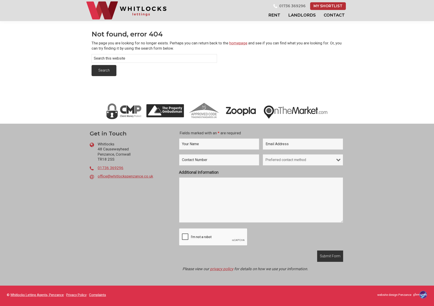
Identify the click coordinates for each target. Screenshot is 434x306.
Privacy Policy (76, 295)
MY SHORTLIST (328, 6)
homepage (238, 43)
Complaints (97, 295)
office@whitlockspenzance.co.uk (125, 176)
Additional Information (199, 172)
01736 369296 (292, 6)
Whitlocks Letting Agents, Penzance (37, 295)
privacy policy (221, 269)
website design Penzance (394, 294)
